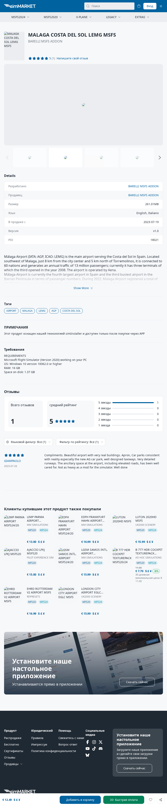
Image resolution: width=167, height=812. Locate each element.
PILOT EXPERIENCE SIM (40, 557)
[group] (83, 104)
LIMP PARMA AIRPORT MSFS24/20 (35, 518)
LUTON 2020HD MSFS (145, 518)
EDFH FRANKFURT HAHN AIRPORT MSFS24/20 (93, 518)
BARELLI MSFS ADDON (45, 41)
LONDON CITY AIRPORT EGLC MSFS (91, 590)
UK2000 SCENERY (145, 525)
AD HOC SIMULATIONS (148, 557)
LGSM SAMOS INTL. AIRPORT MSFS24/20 (94, 551)
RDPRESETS (33, 596)
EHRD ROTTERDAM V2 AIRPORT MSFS (40, 590)
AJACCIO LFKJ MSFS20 (36, 551)
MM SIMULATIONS (37, 525)
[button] (72, 58)
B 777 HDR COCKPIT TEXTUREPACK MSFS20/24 (149, 551)
